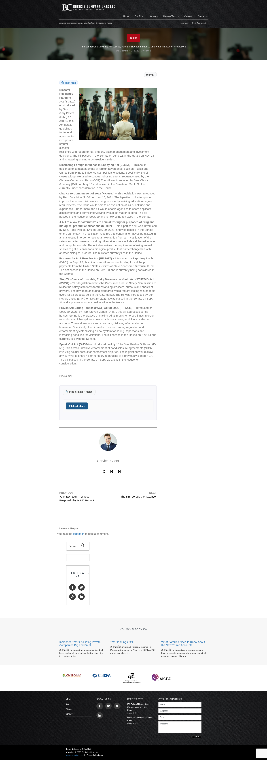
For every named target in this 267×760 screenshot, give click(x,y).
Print (150, 74)
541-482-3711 (199, 23)
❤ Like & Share (77, 406)
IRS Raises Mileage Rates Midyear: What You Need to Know (138, 707)
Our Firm (139, 16)
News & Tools (169, 16)
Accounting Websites (75, 755)
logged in (78, 533)
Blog (67, 704)
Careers (188, 16)
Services (153, 16)
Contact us (203, 16)
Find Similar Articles (79, 391)
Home (126, 16)
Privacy (69, 709)
